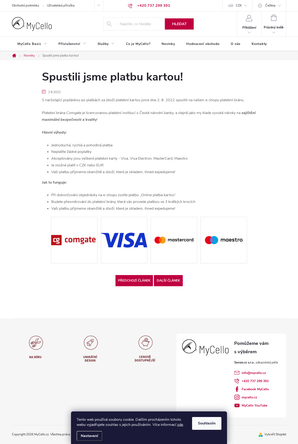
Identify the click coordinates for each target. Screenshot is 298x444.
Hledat (179, 24)
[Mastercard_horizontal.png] (174, 222)
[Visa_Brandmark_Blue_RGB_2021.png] (124, 224)
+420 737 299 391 (255, 381)
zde (180, 424)
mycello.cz (249, 397)
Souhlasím (207, 423)
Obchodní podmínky (25, 5)
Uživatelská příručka (60, 5)
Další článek (168, 280)
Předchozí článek (134, 280)
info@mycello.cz (254, 373)
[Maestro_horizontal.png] (224, 223)
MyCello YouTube (254, 405)
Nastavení (89, 435)
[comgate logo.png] (74, 222)
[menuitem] (32, 44)
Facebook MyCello (255, 389)
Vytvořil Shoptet (275, 434)
